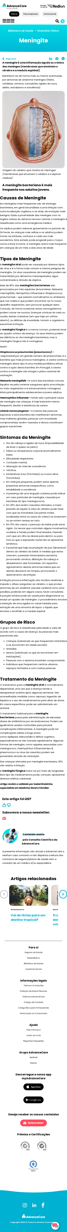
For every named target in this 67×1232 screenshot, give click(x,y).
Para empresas (30, 14)
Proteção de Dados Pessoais (33, 991)
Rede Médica (33, 958)
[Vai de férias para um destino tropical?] (28, 895)
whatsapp (63, 58)
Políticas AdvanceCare (34, 996)
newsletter (4, 819)
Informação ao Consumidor (33, 1013)
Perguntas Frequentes (33, 1041)
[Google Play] (33, 1099)
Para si (14, 14)
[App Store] (33, 1086)
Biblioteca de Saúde (20, 30)
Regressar (11, 58)
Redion (33, 1063)
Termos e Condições (33, 985)
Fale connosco (33, 1029)
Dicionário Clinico (48, 30)
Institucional (50, 14)
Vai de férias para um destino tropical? (28, 917)
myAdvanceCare (33, 969)
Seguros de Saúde (33, 952)
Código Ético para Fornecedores (33, 1007)
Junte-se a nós (33, 1035)
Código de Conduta (33, 1002)
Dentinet (33, 1057)
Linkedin (50, 58)
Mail (56, 58)
